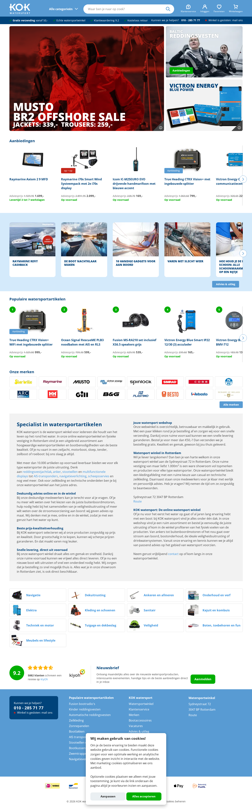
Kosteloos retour (137, 20)
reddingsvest (32, 472)
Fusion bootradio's (82, 704)
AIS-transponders (46, 476)
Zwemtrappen (79, 754)
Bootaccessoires (140, 720)
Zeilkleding (76, 720)
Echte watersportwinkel (70, 20)
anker (57, 472)
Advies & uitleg (225, 284)
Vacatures (136, 726)
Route (137, 501)
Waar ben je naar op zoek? (170, 9)
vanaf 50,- (30, 20)
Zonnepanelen (79, 726)
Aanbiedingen (181, 70)
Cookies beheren (175, 801)
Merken (134, 715)
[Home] (19, 13)
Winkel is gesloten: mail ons (225, 20)
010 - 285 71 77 (190, 20)
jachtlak (46, 472)
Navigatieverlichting (82, 759)
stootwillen (70, 472)
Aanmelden (202, 679)
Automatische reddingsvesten (90, 715)
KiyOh (44, 679)
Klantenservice (139, 709)
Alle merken (231, 404)
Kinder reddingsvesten (85, 709)
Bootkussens (78, 748)
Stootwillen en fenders (84, 742)
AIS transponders (81, 737)
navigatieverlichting (73, 476)
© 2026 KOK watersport (81, 801)
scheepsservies (98, 476)
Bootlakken (76, 731)
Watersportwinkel (141, 704)
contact (173, 554)
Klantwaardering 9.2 (106, 20)
